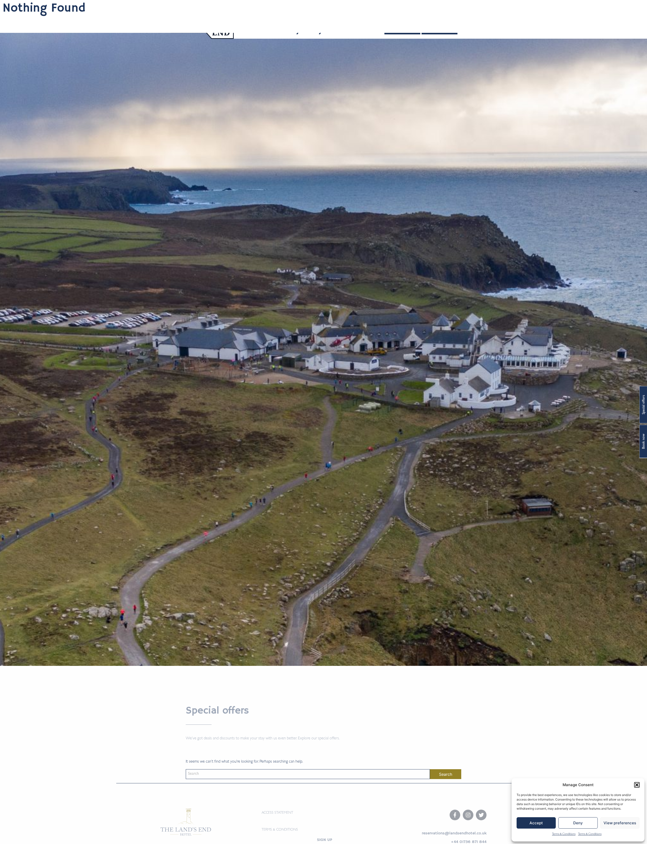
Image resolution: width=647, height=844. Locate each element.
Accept (536, 822)
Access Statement (277, 813)
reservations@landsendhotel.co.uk (454, 833)
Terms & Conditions (563, 834)
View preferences (620, 822)
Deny (578, 822)
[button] (636, 784)
